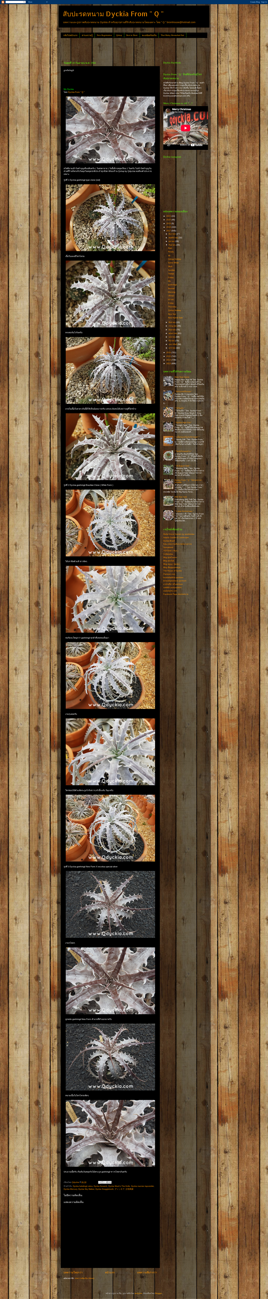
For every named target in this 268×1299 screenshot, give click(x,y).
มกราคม (172, 348)
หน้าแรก (110, 1272)
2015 (168, 356)
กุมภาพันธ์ (173, 344)
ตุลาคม (172, 241)
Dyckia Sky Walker (86, 1189)
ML (169, 281)
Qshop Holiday (174, 259)
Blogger (158, 1293)
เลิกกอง (171, 296)
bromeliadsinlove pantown (174, 581)
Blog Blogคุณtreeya (171, 567)
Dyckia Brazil (169, 541)
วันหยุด (171, 274)
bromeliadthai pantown (173, 577)
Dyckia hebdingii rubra (83, 1186)
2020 (168, 220)
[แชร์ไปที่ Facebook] (107, 1182)
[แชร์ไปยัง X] (104, 1182)
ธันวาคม (172, 234)
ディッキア (120, 1189)
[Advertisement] (111, 48)
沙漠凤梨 (129, 1189)
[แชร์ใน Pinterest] (110, 1182)
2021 (168, 216)
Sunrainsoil (168, 547)
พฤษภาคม (173, 333)
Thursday (172, 307)
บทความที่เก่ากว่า (147, 1272)
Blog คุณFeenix (170, 557)
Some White (173, 263)
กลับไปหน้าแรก (70, 35)
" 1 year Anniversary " (184, 511)
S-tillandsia (168, 554)
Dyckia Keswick (100, 1186)
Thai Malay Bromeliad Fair (172, 35)
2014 (168, 360)
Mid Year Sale (181, 497)
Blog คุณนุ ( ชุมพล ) (171, 564)
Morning (171, 292)
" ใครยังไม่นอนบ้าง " (183, 451)
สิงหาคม (172, 322)
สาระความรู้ (87, 35)
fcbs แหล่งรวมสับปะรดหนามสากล (177, 544)
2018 (168, 227)
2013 (168, 363)
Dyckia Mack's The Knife (119, 1186)
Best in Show (132, 35)
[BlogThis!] (102, 1182)
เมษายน (172, 337)
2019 (168, 223)
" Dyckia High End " (183, 422)
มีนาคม (172, 341)
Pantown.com (169, 574)
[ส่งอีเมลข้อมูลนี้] (99, 1182)
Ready (171, 252)
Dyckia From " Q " (76, 92)
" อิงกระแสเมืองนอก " (183, 391)
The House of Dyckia (172, 571)
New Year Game (182, 377)
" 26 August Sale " (183, 466)
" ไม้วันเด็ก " (180, 408)
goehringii (172, 285)
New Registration (104, 35)
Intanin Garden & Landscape (176, 537)
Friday (171, 277)
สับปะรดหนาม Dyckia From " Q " (113, 13)
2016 (168, 352)
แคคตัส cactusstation (172, 587)
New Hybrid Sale (175, 318)
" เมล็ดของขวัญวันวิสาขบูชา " (187, 437)
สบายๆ (171, 299)
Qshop (119, 35)
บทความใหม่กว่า (73, 1272)
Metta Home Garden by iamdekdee (178, 534)
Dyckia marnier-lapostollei (142, 1186)
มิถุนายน (172, 330)
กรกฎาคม (173, 326)
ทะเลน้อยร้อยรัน (149, 35)
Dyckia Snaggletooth (104, 1189)
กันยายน (172, 245)
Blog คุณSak (168, 561)
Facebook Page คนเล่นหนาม (175, 594)
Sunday (171, 270)
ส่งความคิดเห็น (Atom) (84, 1278)
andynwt (138, 1293)
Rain (170, 248)
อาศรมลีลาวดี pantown (173, 584)
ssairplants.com (170, 591)
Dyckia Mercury (70, 1189)
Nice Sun (172, 314)
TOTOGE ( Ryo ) (170, 551)
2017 (168, 231)
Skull (170, 266)
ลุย (169, 255)
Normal (171, 288)
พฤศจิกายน (174, 238)
